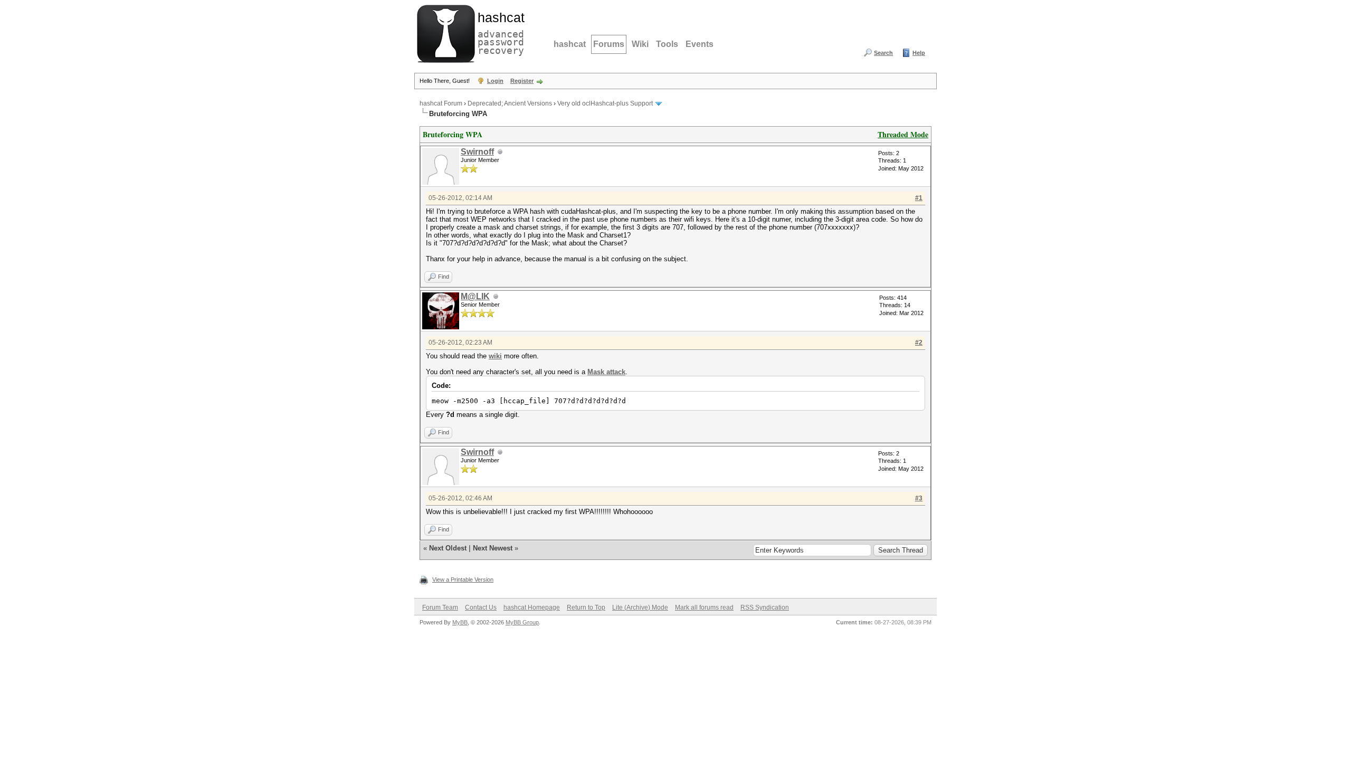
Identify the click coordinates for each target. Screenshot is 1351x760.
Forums (608, 44)
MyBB (460, 622)
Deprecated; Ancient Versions (510, 103)
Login (495, 81)
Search (883, 53)
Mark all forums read (704, 607)
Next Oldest (448, 548)
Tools (667, 44)
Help (918, 53)
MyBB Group (522, 622)
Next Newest (492, 548)
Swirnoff (477, 151)
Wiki (640, 44)
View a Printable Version (462, 579)
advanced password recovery (499, 32)
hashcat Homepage (531, 607)
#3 (918, 498)
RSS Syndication (764, 607)
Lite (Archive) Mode (640, 607)
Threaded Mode (903, 134)
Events (699, 44)
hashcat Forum (441, 103)
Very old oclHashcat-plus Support (605, 103)
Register (522, 81)
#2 (918, 342)
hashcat (570, 44)
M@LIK (475, 296)
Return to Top (586, 607)
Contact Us (481, 607)
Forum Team (440, 607)
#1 (918, 198)
